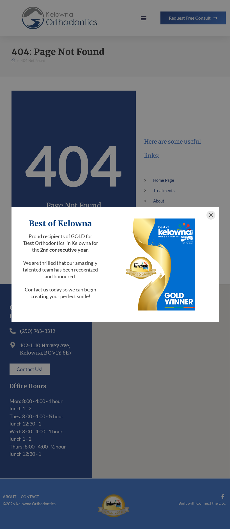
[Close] (210, 215)
